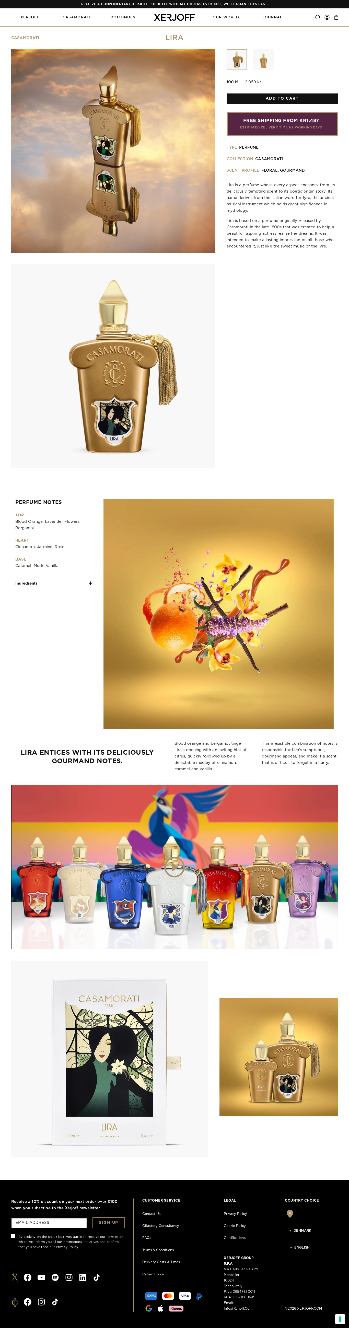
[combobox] (311, 1231)
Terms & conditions (158, 1250)
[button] (30, 17)
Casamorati (25, 38)
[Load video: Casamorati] (174, 867)
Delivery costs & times (161, 1262)
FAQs (146, 1238)
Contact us (151, 1214)
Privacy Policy (67, 1247)
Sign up (108, 1223)
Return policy (153, 1274)
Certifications (235, 1238)
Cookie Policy (235, 1226)
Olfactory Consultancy (160, 1226)
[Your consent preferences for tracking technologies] (340, 1319)
